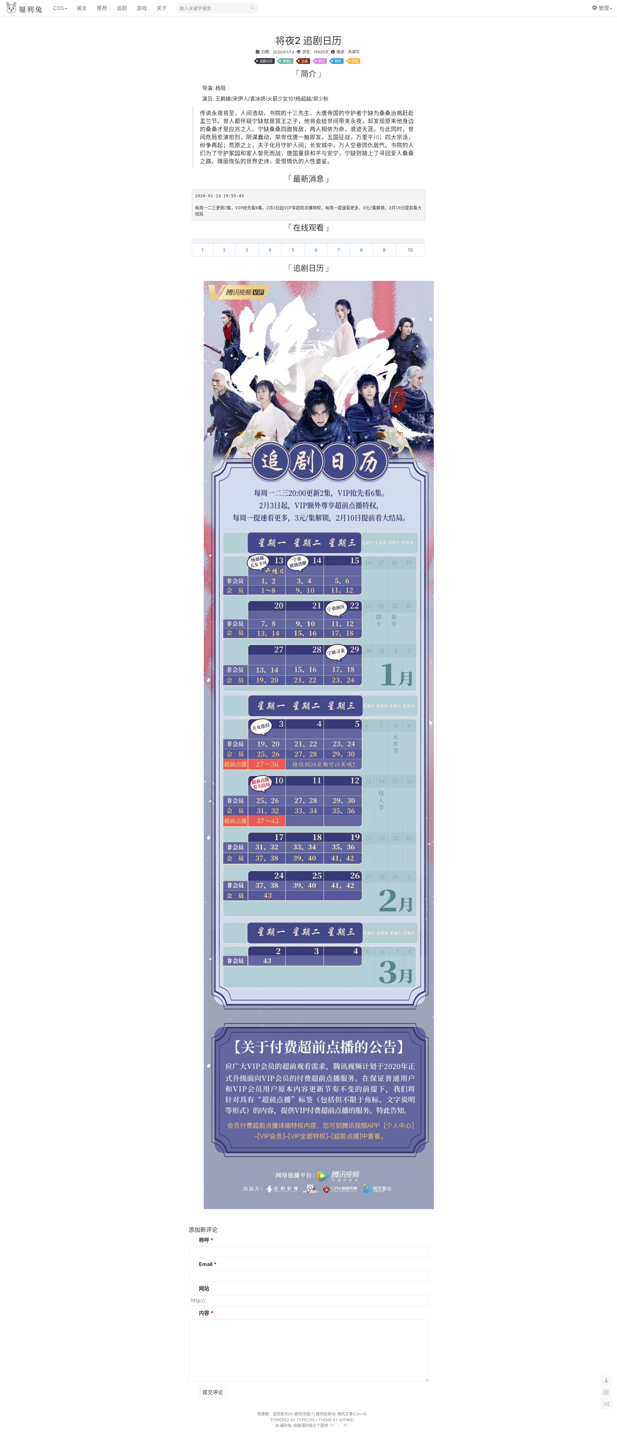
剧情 (338, 61)
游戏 (142, 8)
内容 (204, 1313)
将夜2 (287, 61)
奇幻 (321, 61)
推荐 (102, 8)
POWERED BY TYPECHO (293, 1419)
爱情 (355, 61)
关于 (161, 8)
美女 (82, 8)
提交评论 (212, 1392)
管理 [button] (604, 8)
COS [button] (58, 8)
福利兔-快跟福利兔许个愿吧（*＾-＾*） (314, 1425)
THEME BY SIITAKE (335, 1419)
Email (205, 1264)
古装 (304, 61)
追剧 (122, 8)
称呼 (204, 1240)
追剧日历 (266, 61)
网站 (204, 1288)
